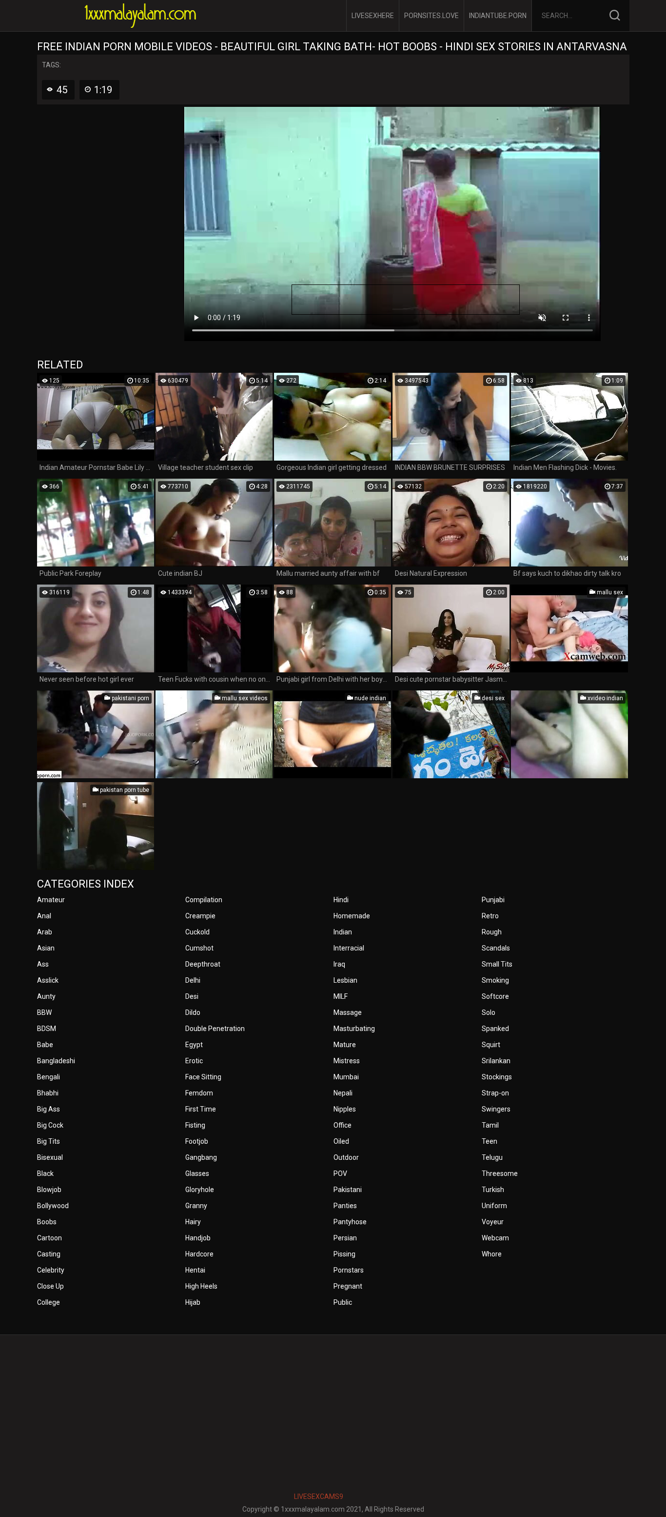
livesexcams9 (318, 1496)
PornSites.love (431, 16)
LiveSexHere (373, 16)
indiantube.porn (498, 16)
